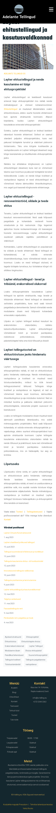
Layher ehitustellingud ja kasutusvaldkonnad (27, 30)
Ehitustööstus (10, 641)
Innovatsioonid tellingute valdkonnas (19, 571)
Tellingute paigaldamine (35, 660)
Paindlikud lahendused (14, 655)
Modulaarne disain (12, 651)
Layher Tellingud (36, 646)
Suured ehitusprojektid (38, 655)
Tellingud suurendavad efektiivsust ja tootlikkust (23, 552)
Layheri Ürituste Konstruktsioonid (17, 533)
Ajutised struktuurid (13, 637)
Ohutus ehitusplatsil (33, 651)
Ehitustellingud (10, 109)
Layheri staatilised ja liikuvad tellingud (19, 542)
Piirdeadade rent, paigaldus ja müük (18, 618)
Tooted (19, 512)
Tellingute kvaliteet (12, 660)
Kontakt (7, 519)
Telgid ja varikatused (12, 599)
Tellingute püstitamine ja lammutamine (20, 580)
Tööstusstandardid (12, 664)
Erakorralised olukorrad (14, 646)
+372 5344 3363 (39, 702)
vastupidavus (31, 664)
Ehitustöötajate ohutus (30, 641)
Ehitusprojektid (32, 637)
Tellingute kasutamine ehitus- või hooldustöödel (23, 561)
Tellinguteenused (34, 512)
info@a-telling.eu (40, 698)
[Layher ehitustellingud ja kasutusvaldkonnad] (28, 56)
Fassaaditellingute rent (13, 609)
